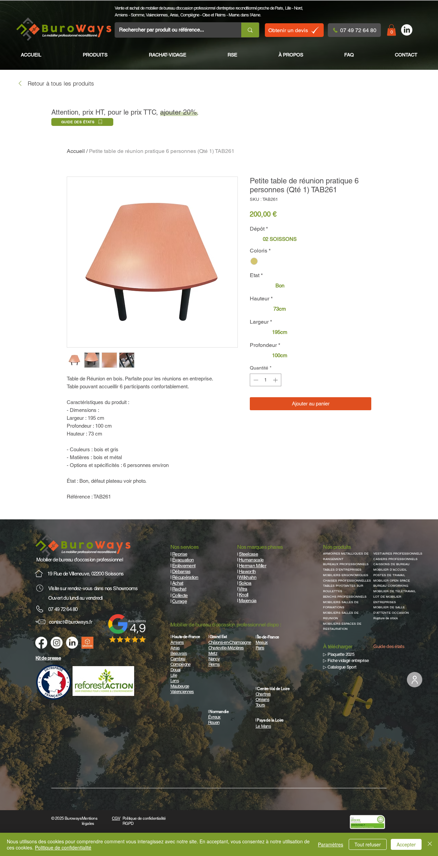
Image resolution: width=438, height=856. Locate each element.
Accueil (76, 151)
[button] (391, 30)
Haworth (247, 571)
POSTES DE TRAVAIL (389, 575)
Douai (175, 669)
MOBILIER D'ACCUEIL (390, 570)
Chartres (263, 694)
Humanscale (251, 559)
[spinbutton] (265, 380)
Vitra (243, 589)
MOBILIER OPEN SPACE (391, 581)
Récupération (185, 577)
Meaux (262, 642)
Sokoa (245, 583)
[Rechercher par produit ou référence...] (250, 30)
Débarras (181, 571)
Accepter (406, 844)
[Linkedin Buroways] (72, 643)
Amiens (121, 14)
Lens (174, 680)
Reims (220, 14)
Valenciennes (157, 14)
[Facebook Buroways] (41, 643)
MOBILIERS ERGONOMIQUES (345, 575)
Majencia (247, 600)
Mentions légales (89, 821)
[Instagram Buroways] (57, 643)
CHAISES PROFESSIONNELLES (347, 581)
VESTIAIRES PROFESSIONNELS (397, 554)
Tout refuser (368, 844)
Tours (260, 705)
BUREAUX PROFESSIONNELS (346, 564)
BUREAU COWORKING (390, 586)
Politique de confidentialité (63, 847)
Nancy (214, 658)
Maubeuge (179, 686)
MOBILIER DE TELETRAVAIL (394, 591)
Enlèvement (183, 565)
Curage (179, 601)
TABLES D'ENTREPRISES (342, 570)
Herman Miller (252, 565)
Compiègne (189, 14)
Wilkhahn (247, 577)
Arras (174, 14)
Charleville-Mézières (226, 647)
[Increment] (276, 380)
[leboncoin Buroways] (87, 643)
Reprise (179, 554)
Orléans (262, 699)
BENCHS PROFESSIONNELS (344, 597)
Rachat (179, 589)
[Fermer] (430, 844)
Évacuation (183, 559)
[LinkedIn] (406, 30)
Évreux (214, 716)
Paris (279, 8)
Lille (288, 8)
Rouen (214, 722)
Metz (212, 653)
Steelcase (248, 554)
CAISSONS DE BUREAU (391, 564)
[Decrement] (255, 380)
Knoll (243, 594)
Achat (177, 583)
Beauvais (178, 653)
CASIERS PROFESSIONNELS (395, 559)
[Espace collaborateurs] (414, 679)
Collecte (180, 595)
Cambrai (177, 658)
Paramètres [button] (330, 844)
